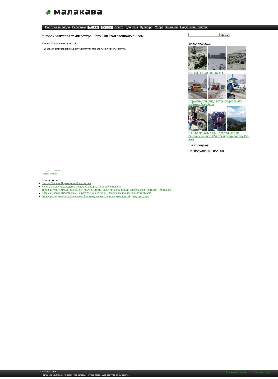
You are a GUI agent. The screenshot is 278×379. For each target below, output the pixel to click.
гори (52, 174)
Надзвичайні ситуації (194, 27)
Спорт (159, 27)
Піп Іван (45, 174)
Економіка (79, 27)
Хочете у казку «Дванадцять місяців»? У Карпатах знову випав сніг (82, 186)
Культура (146, 27)
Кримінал (171, 27)
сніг (56, 174)
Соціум (93, 27)
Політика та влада (57, 27)
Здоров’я (132, 27)
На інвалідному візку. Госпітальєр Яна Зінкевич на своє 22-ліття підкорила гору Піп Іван (218, 136)
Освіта (118, 27)
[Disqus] (111, 238)
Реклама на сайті (262, 372)
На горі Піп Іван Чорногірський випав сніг (66, 183)
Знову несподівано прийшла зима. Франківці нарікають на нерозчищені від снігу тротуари (95, 196)
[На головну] (75, 16)
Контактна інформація (236, 372)
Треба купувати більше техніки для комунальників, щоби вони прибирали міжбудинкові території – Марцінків (106, 189)
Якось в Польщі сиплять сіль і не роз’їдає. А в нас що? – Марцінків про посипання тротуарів (96, 193)
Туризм (106, 27)
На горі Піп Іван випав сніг (206, 72)
